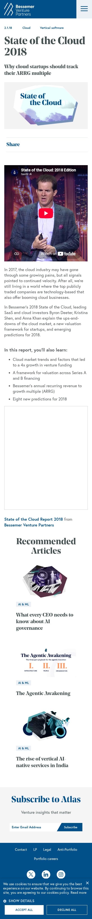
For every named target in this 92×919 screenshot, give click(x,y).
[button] (84, 9)
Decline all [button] (67, 910)
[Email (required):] (33, 827)
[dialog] (46, 899)
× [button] (87, 883)
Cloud (26, 28)
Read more (79, 892)
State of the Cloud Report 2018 (33, 519)
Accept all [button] (24, 910)
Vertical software (52, 28)
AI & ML (23, 604)
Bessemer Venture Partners (29, 525)
